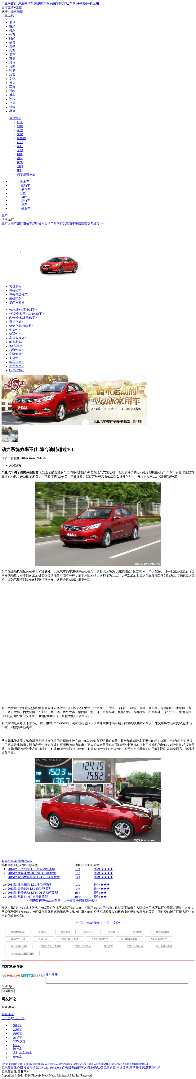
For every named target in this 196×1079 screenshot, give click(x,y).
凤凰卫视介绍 (151, 1067)
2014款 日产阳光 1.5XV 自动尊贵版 (31, 869)
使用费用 (16, 366)
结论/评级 (16, 370)
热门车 (17, 1025)
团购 (20, 166)
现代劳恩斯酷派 (124, 1064)
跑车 (24, 204)
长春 (29, 223)
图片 (20, 158)
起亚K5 (41, 1064)
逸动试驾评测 (163, 931)
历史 (12, 82)
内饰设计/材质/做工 (23, 317)
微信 (19, 7)
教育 (12, 74)
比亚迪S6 (111, 1064)
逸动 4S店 (43, 939)
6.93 (77, 877)
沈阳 (23, 223)
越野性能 (16, 350)
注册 (20, 11)
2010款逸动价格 (83, 946)
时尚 (12, 38)
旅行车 (25, 200)
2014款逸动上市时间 (51, 946)
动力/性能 (16, 342)
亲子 (12, 46)
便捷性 (14, 329)
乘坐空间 (16, 321)
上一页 (6, 1018)
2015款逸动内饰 (135, 946)
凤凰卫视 (8, 15)
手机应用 (93, 3)
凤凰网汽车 (25, 3)
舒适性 (14, 333)
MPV (24, 196)
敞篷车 (26, 208)
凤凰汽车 (15, 118)
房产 (12, 54)
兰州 (54, 223)
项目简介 (15, 286)
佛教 (12, 107)
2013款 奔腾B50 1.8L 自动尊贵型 (29, 888)
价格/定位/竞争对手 (23, 309)
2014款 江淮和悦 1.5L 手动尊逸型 (30, 884)
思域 (35, 1064)
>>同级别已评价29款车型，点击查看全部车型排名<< (62, 900)
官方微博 (8, 7)
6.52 (77, 869)
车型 (20, 150)
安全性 (14, 358)
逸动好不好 (114, 931)
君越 (91, 1064)
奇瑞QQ (136, 1064)
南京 (60, 223)
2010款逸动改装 (129, 939)
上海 (11, 223)
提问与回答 (16, 302)
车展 (72, 3)
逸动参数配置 (18, 931)
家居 (12, 58)
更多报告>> (27, 252)
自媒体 (21, 138)
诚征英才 (81, 1067)
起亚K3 (29, 1064)
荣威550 (144, 1064)
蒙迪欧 (14, 1064)
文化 (12, 78)
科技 (12, 62)
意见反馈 (135, 1067)
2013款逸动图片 (159, 939)
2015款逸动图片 (100, 939)
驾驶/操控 (16, 346)
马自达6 (49, 1064)
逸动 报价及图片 (70, 939)
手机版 (81, 3)
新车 (20, 122)
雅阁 (4, 1064)
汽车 (12, 50)
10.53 (78, 892)
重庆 (78, 223)
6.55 (77, 873)
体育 (12, 34)
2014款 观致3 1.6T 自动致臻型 (28, 896)
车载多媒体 (18, 337)
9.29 (77, 884)
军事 (12, 86)
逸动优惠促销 (18, 939)
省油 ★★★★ (103, 869)
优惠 (20, 162)
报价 (20, 154)
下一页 (19, 1018)
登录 (14, 11)
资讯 (12, 22)
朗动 (104, 1064)
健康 (12, 42)
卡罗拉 (76, 1064)
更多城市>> (95, 223)
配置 (4, 252)
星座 (12, 111)
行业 (20, 142)
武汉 (66, 223)
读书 (12, 70)
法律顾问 (122, 1067)
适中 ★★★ (102, 884)
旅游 (12, 66)
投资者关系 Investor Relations (42, 1067)
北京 (5, 215)
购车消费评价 (26, 174)
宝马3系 (22, 1064)
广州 (17, 223)
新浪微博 (13, 975)
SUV (23, 193)
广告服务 (68, 1067)
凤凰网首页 (9, 3)
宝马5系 (57, 1064)
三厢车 (25, 185)
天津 (47, 223)
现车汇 (64, 3)
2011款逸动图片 (164, 946)
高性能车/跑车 (22, 1052)
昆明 (35, 223)
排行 (20, 170)
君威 (8, 1064)
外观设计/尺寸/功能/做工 (26, 313)
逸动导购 (137, 931)
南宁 (72, 223)
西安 (84, 223)
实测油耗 (16, 354)
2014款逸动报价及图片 (22, 953)
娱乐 (12, 30)
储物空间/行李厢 (21, 325)
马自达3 (98, 1064)
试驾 (20, 130)
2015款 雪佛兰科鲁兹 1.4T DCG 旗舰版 (34, 877)
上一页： (87, 922)
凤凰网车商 (41, 3)
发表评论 (8, 1014)
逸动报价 (65, 931)
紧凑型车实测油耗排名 (17, 861)
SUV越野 (19, 1041)
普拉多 (69, 1064)
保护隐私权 (95, 1067)
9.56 (77, 888)
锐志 (63, 1064)
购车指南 (16, 362)
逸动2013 (108, 946)
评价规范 (15, 290)
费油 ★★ (100, 892)
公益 (12, 103)
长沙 (41, 223)
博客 (12, 95)
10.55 (78, 896)
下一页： (111, 922)
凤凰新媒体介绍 (12, 1067)
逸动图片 (42, 931)
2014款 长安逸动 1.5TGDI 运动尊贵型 (52, 241)
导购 (20, 126)
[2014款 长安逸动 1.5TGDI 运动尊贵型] (98, 564)
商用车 (54, 3)
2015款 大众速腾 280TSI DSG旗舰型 (32, 873)
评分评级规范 (18, 294)
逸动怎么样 (89, 931)
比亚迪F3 (84, 1064)
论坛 (12, 99)
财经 (12, 26)
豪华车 (26, 189)
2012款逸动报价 (19, 946)
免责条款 (110, 1067)
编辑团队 (15, 298)
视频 (12, 90)
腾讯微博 (27, 975)
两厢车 (24, 181)
